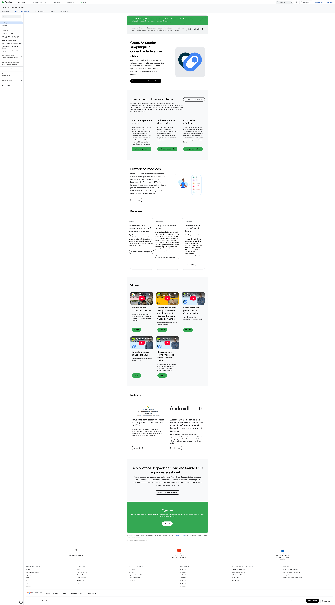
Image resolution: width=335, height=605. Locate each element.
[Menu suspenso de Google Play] (76, 2)
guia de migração (162, 21)
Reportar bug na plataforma (291, 569)
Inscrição (167, 523)
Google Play (71, 2)
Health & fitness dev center (13, 7)
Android (28, 569)
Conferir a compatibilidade (167, 257)
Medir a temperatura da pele (142, 149)
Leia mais (137, 448)
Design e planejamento (39, 2)
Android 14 (183, 577)
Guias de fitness (39, 11)
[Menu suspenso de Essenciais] (27, 2)
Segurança (29, 575)
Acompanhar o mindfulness (194, 149)
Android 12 (183, 583)
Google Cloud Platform (75, 593)
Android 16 (183, 572)
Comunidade (64, 11)
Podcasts (28, 586)
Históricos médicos (145, 169)
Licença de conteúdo (179, 535)
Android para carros (134, 577)
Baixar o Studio (236, 577)
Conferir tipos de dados (194, 99)
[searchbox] (11, 16)
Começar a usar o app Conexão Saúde (145, 81)
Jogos (78, 569)
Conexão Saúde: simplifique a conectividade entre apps (146, 49)
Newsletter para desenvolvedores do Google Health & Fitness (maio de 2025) (148, 422)
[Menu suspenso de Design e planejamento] (48, 2)
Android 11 (183, 586)
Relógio (136, 330)
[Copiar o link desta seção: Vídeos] (141, 286)
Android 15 (183, 575)
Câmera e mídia (81, 577)
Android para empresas (32, 572)
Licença (36, 601)
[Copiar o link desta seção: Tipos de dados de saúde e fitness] (175, 99)
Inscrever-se (312, 601)
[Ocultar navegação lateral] (21, 602)
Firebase (63, 593)
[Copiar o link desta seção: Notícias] (143, 395)
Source (27, 577)
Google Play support (289, 575)
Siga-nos (167, 510)
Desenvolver (56, 2)
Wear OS (131, 572)
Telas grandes (132, 569)
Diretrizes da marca (45, 601)
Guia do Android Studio (238, 569)
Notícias (28, 580)
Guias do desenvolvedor (238, 572)
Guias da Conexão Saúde (21, 11)
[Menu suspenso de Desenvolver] (62, 2)
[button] (11, 47)
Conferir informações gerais (141, 252)
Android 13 (183, 580)
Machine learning (82, 572)
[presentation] (156, 99)
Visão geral (5, 11)
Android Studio (318, 2)
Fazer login (329, 2)
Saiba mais (136, 200)
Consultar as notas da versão (167, 492)
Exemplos (52, 11)
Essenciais (21, 2)
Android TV (132, 580)
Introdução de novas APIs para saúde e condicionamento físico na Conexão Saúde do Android (167, 313)
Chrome (55, 593)
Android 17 (183, 569)
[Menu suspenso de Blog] (88, 2)
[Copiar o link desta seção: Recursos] (144, 211)
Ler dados (190, 264)
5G (78, 583)
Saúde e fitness (81, 575)
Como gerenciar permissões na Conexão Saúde (191, 310)
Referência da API (237, 575)
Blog (84, 2)
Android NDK (235, 580)
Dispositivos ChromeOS (135, 575)
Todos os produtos (91, 593)
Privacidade (80, 580)
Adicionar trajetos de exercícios (168, 149)
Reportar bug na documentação (292, 572)
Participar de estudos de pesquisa (292, 577)
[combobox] (284, 2)
